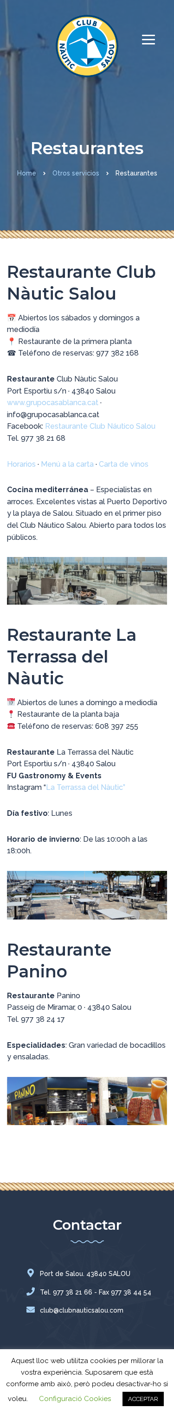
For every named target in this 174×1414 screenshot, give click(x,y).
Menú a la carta (67, 464)
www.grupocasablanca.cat (52, 402)
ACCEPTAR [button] (143, 1398)
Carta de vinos (123, 464)
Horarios (21, 464)
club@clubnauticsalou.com (81, 1310)
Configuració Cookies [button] (75, 1399)
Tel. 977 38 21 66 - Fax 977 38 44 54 (95, 1292)
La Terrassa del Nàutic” (85, 787)
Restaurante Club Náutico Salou (100, 426)
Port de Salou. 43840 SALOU (85, 1273)
